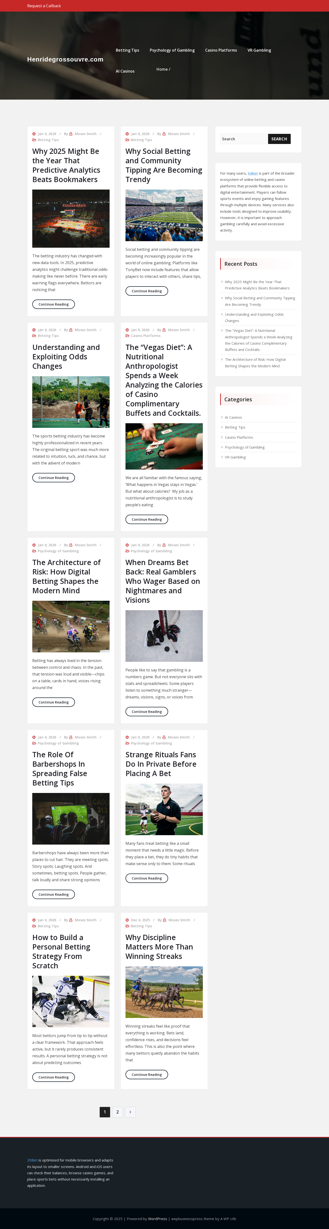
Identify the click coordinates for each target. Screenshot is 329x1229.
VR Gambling (259, 50)
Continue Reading (57, 304)
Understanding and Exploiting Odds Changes (66, 356)
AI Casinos (125, 71)
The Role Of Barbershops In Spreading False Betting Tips (59, 769)
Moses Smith (86, 133)
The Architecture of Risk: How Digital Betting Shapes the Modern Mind (66, 576)
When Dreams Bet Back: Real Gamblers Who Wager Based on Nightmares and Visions (162, 581)
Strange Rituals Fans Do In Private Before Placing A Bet (161, 764)
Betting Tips (127, 50)
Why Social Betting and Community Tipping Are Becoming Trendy (163, 165)
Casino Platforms (221, 50)
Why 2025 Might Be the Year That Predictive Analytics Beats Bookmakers (66, 165)
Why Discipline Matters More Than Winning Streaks (159, 946)
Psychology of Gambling (172, 50)
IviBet (253, 173)
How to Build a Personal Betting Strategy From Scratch (61, 951)
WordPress (157, 1218)
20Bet (32, 1160)
